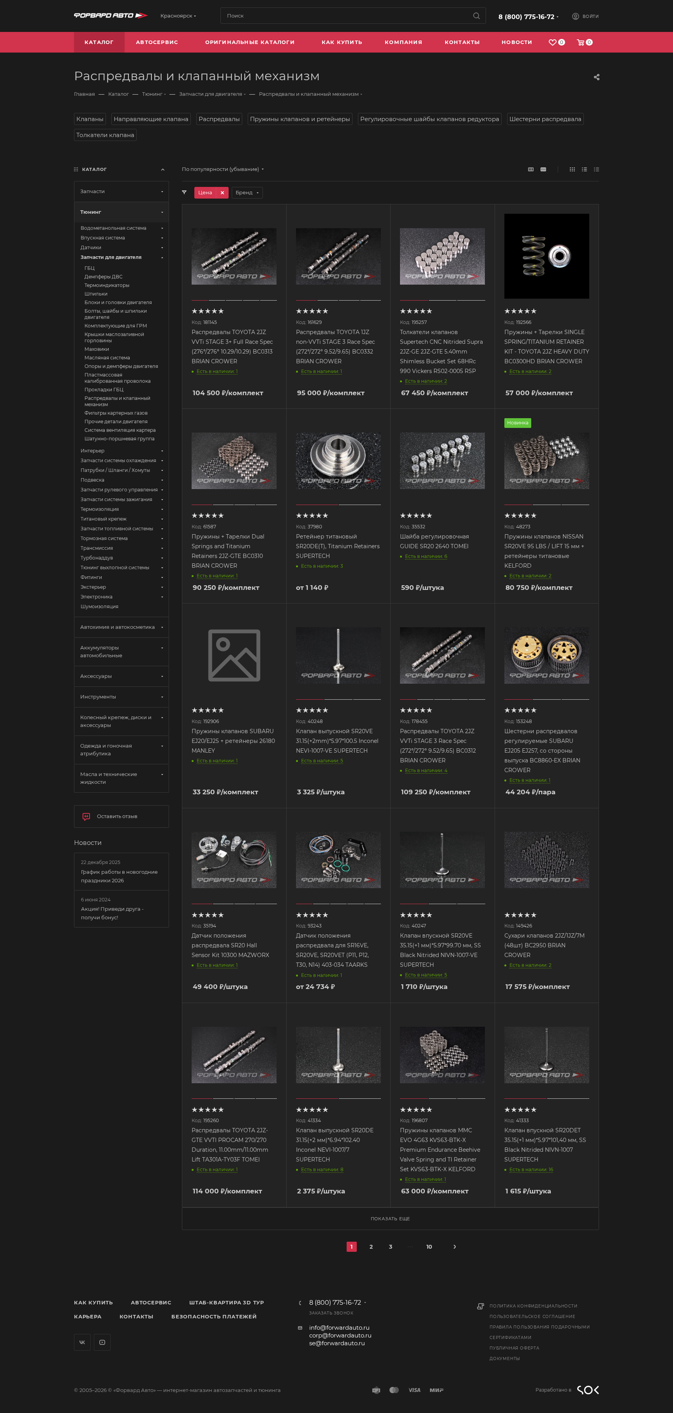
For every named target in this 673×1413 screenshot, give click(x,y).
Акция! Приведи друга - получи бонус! (112, 913)
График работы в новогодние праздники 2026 (119, 876)
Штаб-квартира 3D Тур (226, 1302)
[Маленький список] (530, 169)
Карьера (88, 1316)
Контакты (136, 1316)
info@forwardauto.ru (339, 1327)
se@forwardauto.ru (337, 1343)
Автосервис (151, 1302)
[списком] (584, 169)
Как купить (93, 1302)
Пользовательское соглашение (533, 1316)
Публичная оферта (514, 1348)
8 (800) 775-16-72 (526, 17)
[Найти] (476, 15)
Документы (505, 1358)
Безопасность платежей (214, 1316)
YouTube (102, 1342)
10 (429, 1246)
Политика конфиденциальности (534, 1306)
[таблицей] (596, 169)
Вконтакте (82, 1342)
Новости (88, 842)
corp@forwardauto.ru (340, 1335)
